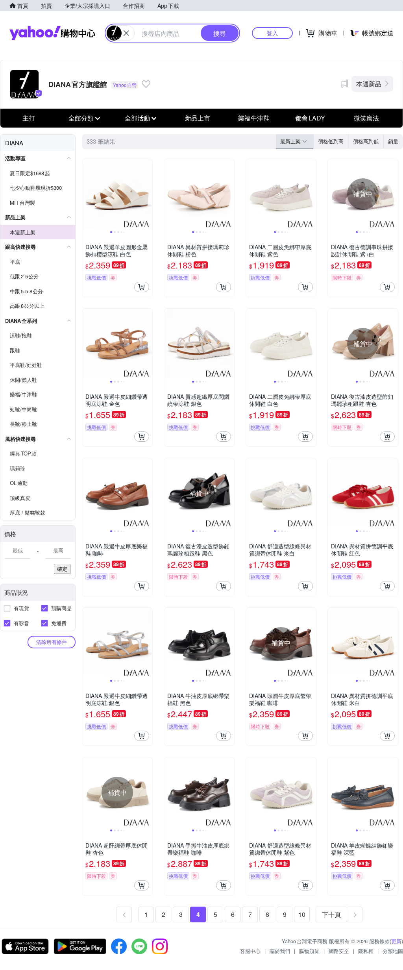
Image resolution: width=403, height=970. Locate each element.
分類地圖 (393, 951)
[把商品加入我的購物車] (141, 287)
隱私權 (365, 951)
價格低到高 (331, 141)
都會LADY (310, 117)
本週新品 (368, 83)
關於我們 (280, 951)
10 (301, 914)
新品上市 (197, 117)
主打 (28, 117)
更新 (396, 941)
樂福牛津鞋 (254, 117)
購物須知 (309, 951)
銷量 (393, 141)
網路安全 (339, 951)
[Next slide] (147, 194)
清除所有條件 (51, 642)
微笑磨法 (366, 117)
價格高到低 (366, 141)
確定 (62, 568)
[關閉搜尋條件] (126, 33)
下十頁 (331, 914)
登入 (272, 33)
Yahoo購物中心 (52, 33)
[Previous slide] (87, 194)
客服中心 (250, 951)
